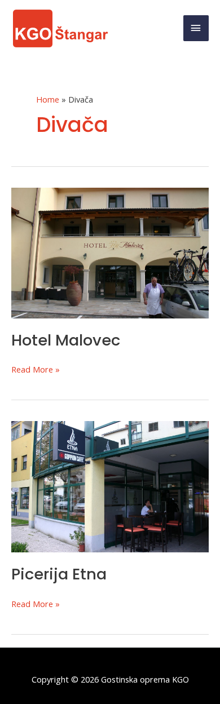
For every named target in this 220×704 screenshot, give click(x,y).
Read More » (35, 370)
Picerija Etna (59, 574)
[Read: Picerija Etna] (110, 485)
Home (47, 99)
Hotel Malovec (65, 340)
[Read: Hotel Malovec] (110, 252)
